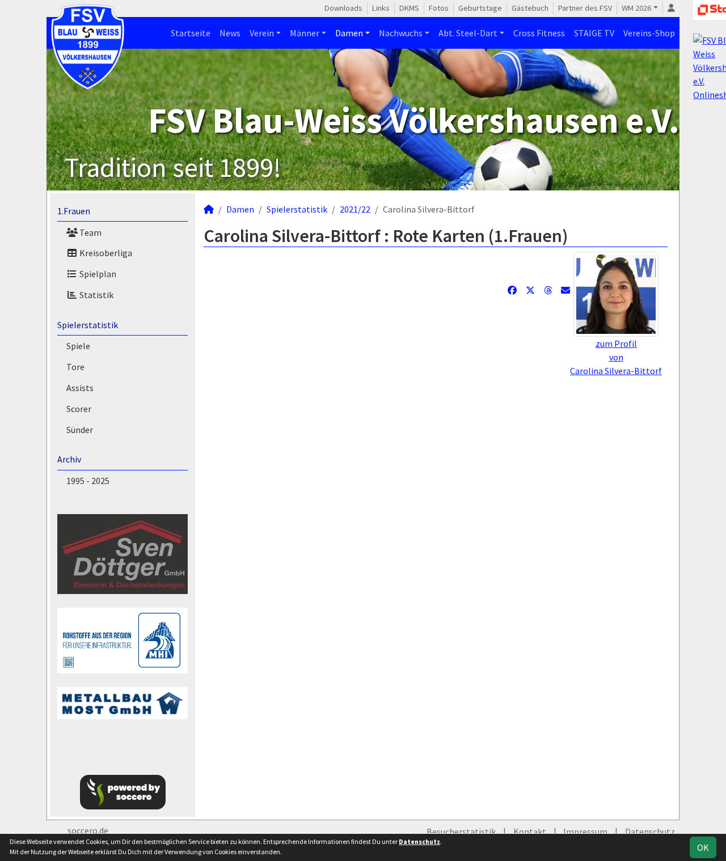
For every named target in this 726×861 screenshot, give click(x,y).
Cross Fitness (539, 33)
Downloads (343, 8)
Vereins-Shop (649, 33)
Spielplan (97, 273)
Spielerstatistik (87, 324)
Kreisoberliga (105, 252)
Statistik (95, 294)
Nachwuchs (401, 33)
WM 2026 (636, 8)
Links (381, 8)
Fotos (439, 8)
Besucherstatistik (461, 831)
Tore (75, 366)
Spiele (78, 345)
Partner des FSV (585, 8)
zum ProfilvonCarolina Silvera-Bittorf (616, 357)
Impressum (585, 831)
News (230, 33)
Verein (262, 33)
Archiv (69, 459)
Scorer (78, 408)
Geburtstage (480, 8)
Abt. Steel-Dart (467, 33)
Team (90, 232)
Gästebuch (530, 8)
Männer (304, 33)
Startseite (190, 33)
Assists (80, 387)
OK (703, 847)
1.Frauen (73, 211)
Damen (349, 33)
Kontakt (529, 831)
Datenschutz (650, 831)
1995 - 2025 (87, 480)
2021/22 (355, 209)
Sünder (79, 429)
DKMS (409, 8)
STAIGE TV (594, 33)
